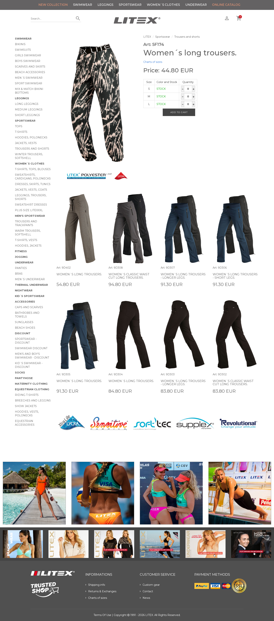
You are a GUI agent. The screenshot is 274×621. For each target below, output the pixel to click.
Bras (19, 273)
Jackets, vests (26, 143)
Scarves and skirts (30, 66)
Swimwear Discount (31, 348)
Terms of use (102, 615)
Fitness (21, 251)
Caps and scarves (29, 307)
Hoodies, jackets (28, 245)
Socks (20, 372)
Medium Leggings (28, 109)
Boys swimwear (27, 61)
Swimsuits (23, 49)
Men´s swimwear (28, 77)
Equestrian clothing (32, 389)
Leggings (105, 5)
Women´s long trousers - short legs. (235, 276)
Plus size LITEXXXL (29, 210)
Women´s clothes (163, 5)
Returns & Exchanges (102, 591)
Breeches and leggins (33, 400)
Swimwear (82, 5)
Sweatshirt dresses (31, 204)
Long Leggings (26, 104)
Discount (22, 333)
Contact (148, 591)
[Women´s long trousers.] (97, 103)
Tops (18, 126)
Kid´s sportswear (29, 296)
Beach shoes (25, 327)
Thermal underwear (31, 285)
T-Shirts (21, 132)
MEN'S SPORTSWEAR (30, 216)
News (146, 598)
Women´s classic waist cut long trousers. (128, 276)
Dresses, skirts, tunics (33, 184)
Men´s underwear (30, 279)
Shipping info (96, 584)
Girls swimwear (28, 55)
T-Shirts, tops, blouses (33, 169)
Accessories (25, 301)
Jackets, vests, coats (31, 189)
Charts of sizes (152, 62)
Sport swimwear (28, 83)
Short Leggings (27, 115)
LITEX (147, 36)
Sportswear (130, 5)
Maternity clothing (31, 383)
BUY (100, 284)
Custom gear (151, 584)
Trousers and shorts (32, 148)
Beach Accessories (30, 72)
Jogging (21, 257)
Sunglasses (24, 322)
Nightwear (23, 290)
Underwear (196, 5)
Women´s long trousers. (79, 274)
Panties (21, 268)
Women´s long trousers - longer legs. (183, 276)
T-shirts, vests (26, 240)
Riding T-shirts (27, 395)
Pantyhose (24, 378)
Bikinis (20, 44)
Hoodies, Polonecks (31, 137)
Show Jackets (26, 406)
